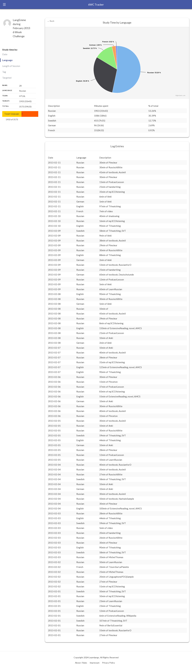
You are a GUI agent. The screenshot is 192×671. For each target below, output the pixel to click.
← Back (50, 21)
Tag (4, 71)
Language (7, 60)
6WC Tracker (96, 4)
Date (4, 54)
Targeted (6, 77)
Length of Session (11, 66)
